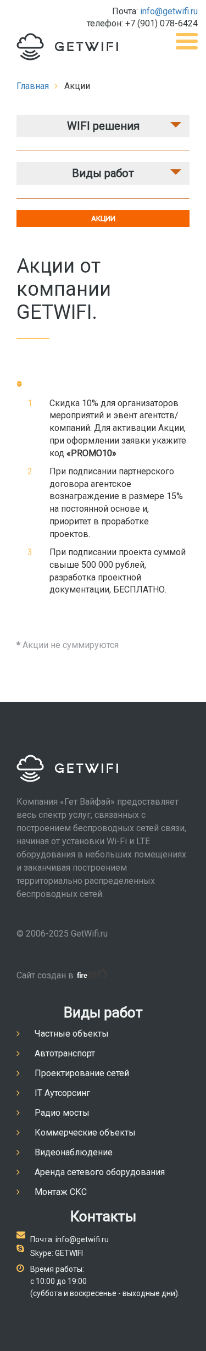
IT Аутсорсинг (62, 1093)
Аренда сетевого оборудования (100, 1172)
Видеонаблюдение (74, 1152)
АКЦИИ (103, 218)
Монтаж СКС (61, 1192)
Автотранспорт (65, 1053)
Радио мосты (62, 1113)
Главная (32, 86)
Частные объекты (72, 1033)
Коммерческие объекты (85, 1132)
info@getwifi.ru (169, 11)
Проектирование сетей (82, 1073)
